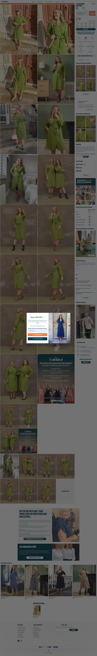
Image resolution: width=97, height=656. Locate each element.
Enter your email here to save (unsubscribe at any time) (37, 328)
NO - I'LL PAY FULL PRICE (37, 338)
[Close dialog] (69, 314)
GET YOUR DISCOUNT (37, 334)
